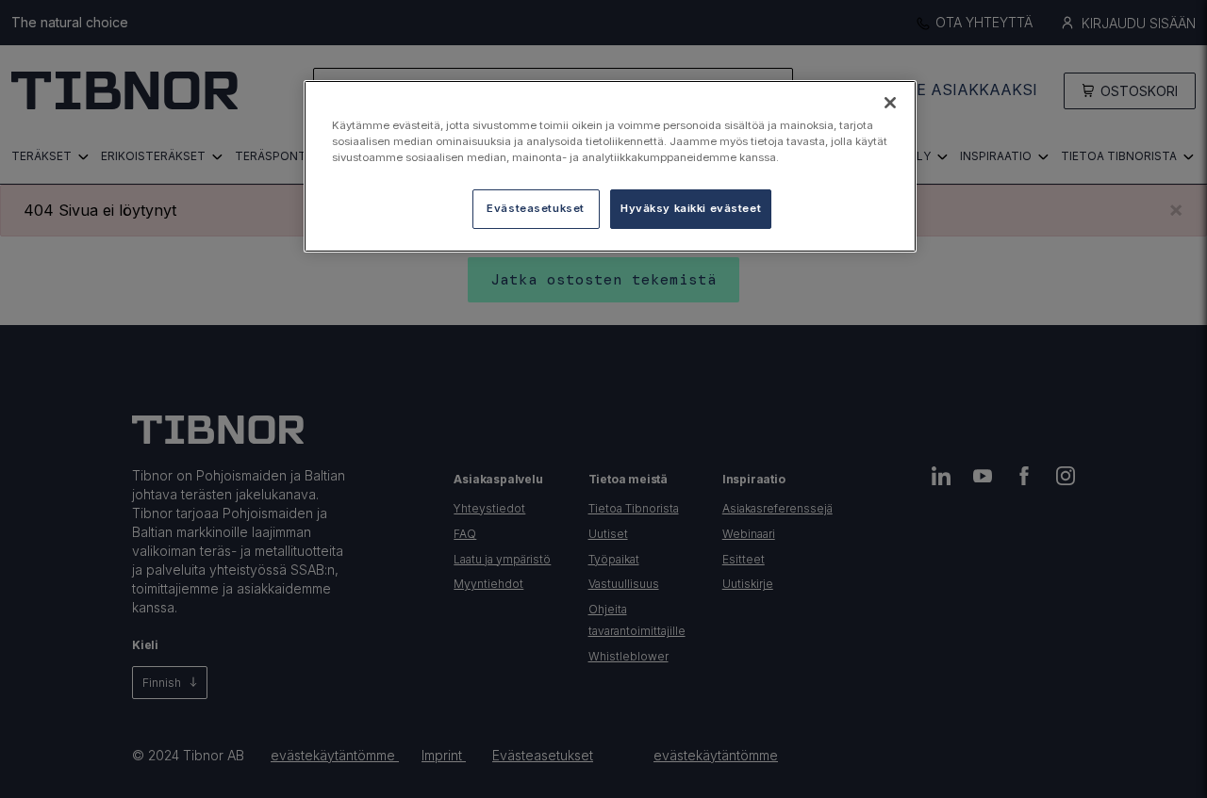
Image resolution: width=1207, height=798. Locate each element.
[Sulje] (890, 102)
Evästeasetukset (536, 208)
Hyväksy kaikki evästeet (690, 208)
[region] (610, 166)
